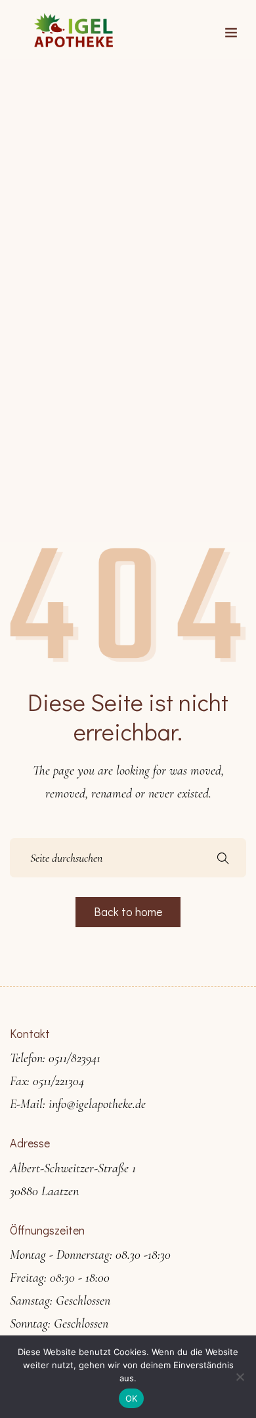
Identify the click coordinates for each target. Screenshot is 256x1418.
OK (131, 1398)
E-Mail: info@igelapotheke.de (78, 1104)
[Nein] (239, 1376)
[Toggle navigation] (231, 33)
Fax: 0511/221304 (47, 1081)
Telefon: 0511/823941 (55, 1058)
